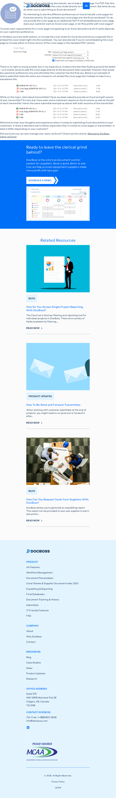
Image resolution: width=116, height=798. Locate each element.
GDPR (58, 787)
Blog (28, 657)
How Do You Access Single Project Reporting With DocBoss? (54, 308)
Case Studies (33, 662)
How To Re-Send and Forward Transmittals (53, 404)
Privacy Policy (58, 781)
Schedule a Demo (40, 180)
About (29, 631)
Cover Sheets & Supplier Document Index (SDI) (52, 583)
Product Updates (35, 673)
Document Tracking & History (42, 599)
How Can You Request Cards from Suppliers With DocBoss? (57, 501)
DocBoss (38, 6)
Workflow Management (39, 572)
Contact (31, 641)
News (29, 668)
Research (31, 678)
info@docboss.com (37, 720)
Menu (86, 5)
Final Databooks (35, 594)
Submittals (32, 605)
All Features (33, 567)
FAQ (28, 615)
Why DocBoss (34, 636)
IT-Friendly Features (37, 610)
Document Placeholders (39, 578)
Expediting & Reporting (39, 588)
